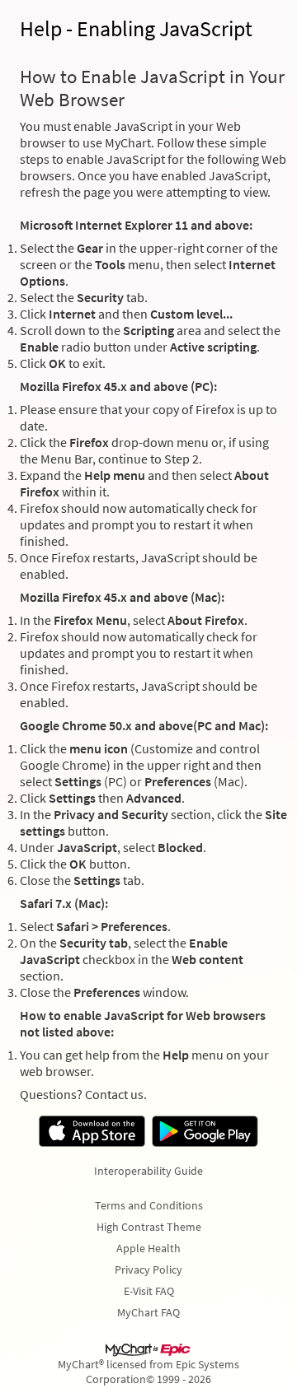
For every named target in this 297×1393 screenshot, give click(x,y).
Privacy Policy (148, 1269)
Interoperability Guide (148, 1170)
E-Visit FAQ (149, 1291)
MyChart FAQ (148, 1312)
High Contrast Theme (149, 1226)
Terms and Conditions (149, 1205)
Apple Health (148, 1248)
